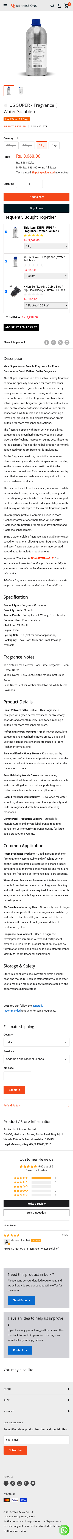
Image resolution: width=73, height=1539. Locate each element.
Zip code (9, 1068)
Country (8, 1034)
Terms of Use (11, 1516)
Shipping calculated (43, 172)
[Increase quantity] (39, 184)
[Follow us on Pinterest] (26, 1483)
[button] (21, 1178)
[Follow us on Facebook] (6, 1483)
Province (9, 1051)
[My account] (59, 6)
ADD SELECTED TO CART (21, 327)
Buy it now (36, 208)
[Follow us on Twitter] (12, 1483)
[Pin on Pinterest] (53, 342)
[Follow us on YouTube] (32, 1483)
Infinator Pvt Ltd (15, 126)
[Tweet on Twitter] (60, 342)
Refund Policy (12, 1105)
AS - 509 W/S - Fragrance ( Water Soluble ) (44, 258)
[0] (66, 6)
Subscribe (15, 1450)
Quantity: (9, 184)
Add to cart (37, 197)
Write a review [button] (36, 1203)
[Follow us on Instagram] (19, 1483)
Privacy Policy (28, 1516)
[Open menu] (5, 5)
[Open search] (52, 6)
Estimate (14, 1090)
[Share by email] (66, 342)
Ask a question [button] (36, 1212)
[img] (12, 1235)
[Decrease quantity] (20, 184)
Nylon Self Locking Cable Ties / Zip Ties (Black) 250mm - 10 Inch (44, 288)
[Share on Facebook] (46, 342)
